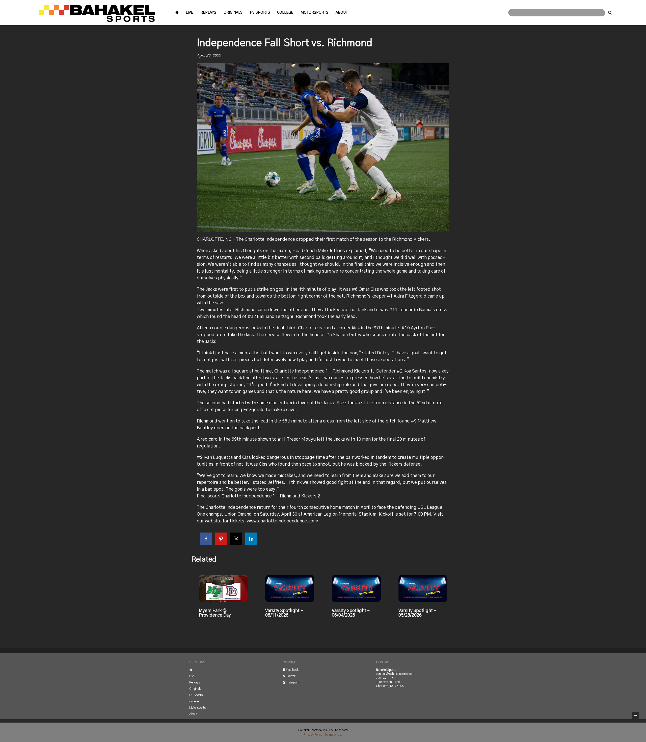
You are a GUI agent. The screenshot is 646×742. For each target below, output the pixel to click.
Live (189, 12)
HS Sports (260, 12)
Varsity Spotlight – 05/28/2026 (417, 613)
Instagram (292, 682)
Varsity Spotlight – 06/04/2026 (351, 613)
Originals (233, 12)
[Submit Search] (610, 12)
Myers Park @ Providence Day (215, 613)
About (342, 12)
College (285, 12)
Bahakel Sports (97, 12)
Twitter (290, 676)
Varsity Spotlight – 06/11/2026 (284, 613)
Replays (208, 12)
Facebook (292, 669)
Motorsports (314, 12)
